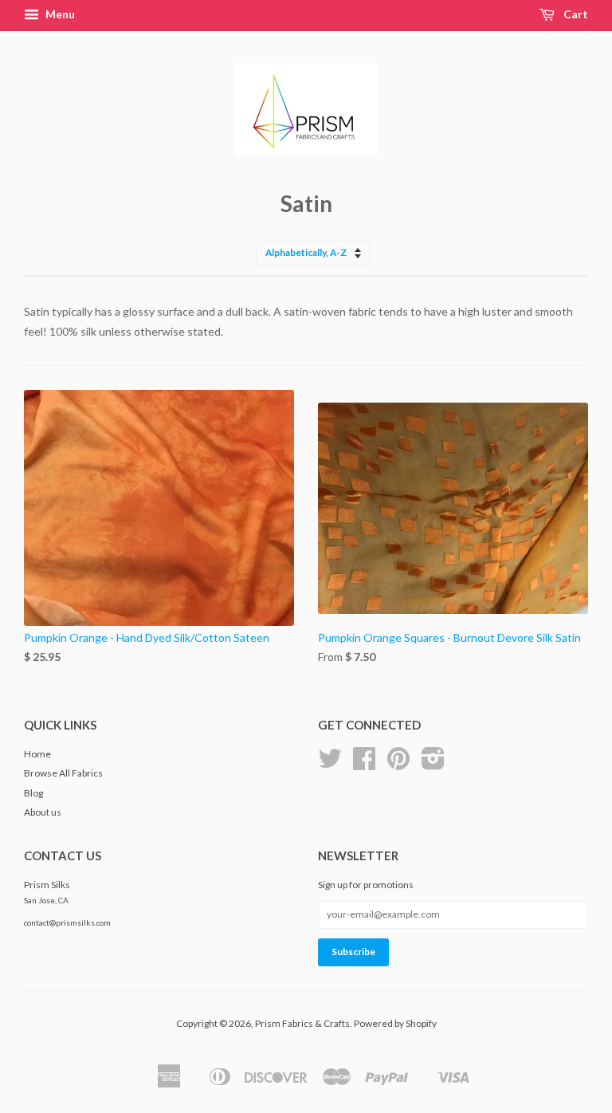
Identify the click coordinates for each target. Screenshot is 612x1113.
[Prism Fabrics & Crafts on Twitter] (330, 764)
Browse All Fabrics (63, 773)
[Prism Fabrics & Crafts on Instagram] (433, 764)
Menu (59, 14)
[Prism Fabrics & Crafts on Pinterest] (398, 764)
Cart (574, 14)
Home (37, 754)
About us (42, 812)
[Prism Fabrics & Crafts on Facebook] (364, 764)
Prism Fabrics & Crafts (302, 1023)
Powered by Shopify (395, 1023)
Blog (33, 793)
